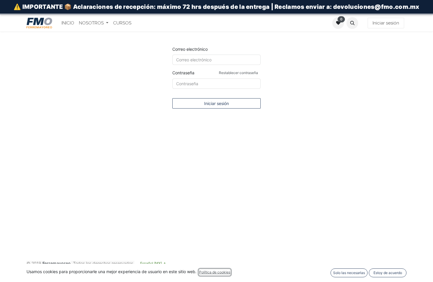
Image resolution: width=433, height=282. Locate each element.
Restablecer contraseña (238, 72)
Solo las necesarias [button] (349, 272)
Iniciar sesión (386, 23)
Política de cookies (214, 272)
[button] (352, 23)
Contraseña (215, 72)
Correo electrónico (190, 49)
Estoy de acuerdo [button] (387, 272)
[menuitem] (68, 23)
